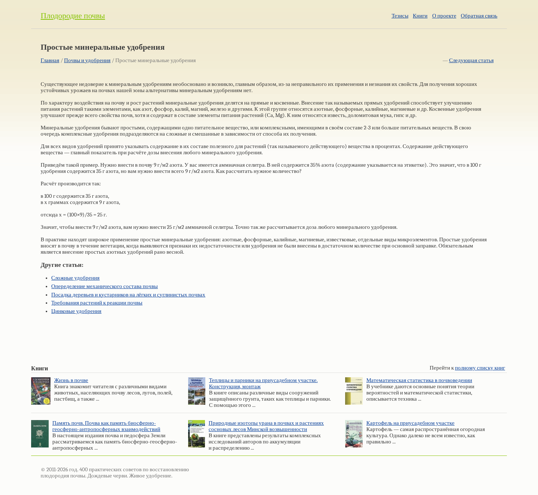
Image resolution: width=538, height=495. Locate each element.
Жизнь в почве (71, 380)
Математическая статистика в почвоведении (419, 380)
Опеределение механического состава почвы (104, 286)
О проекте (444, 16)
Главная (50, 60)
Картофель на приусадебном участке (410, 423)
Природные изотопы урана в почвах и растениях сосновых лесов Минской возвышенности (266, 426)
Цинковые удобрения (76, 311)
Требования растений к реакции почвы (96, 303)
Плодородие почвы (73, 15)
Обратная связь (479, 16)
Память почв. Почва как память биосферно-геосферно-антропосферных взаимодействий (106, 426)
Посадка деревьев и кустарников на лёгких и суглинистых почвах (128, 295)
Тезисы (400, 16)
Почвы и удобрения (87, 60)
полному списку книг (480, 368)
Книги (420, 16)
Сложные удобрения (75, 278)
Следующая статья (471, 60)
